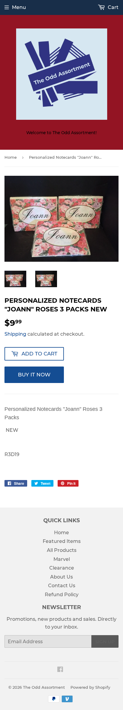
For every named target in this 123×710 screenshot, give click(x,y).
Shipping (15, 334)
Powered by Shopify (90, 687)
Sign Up (105, 641)
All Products (61, 550)
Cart (113, 7)
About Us (61, 577)
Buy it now (34, 375)
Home (10, 157)
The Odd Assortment (44, 687)
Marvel (61, 559)
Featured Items (62, 541)
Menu (19, 7)
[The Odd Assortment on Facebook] (60, 670)
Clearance (61, 568)
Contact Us (61, 585)
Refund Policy (62, 594)
